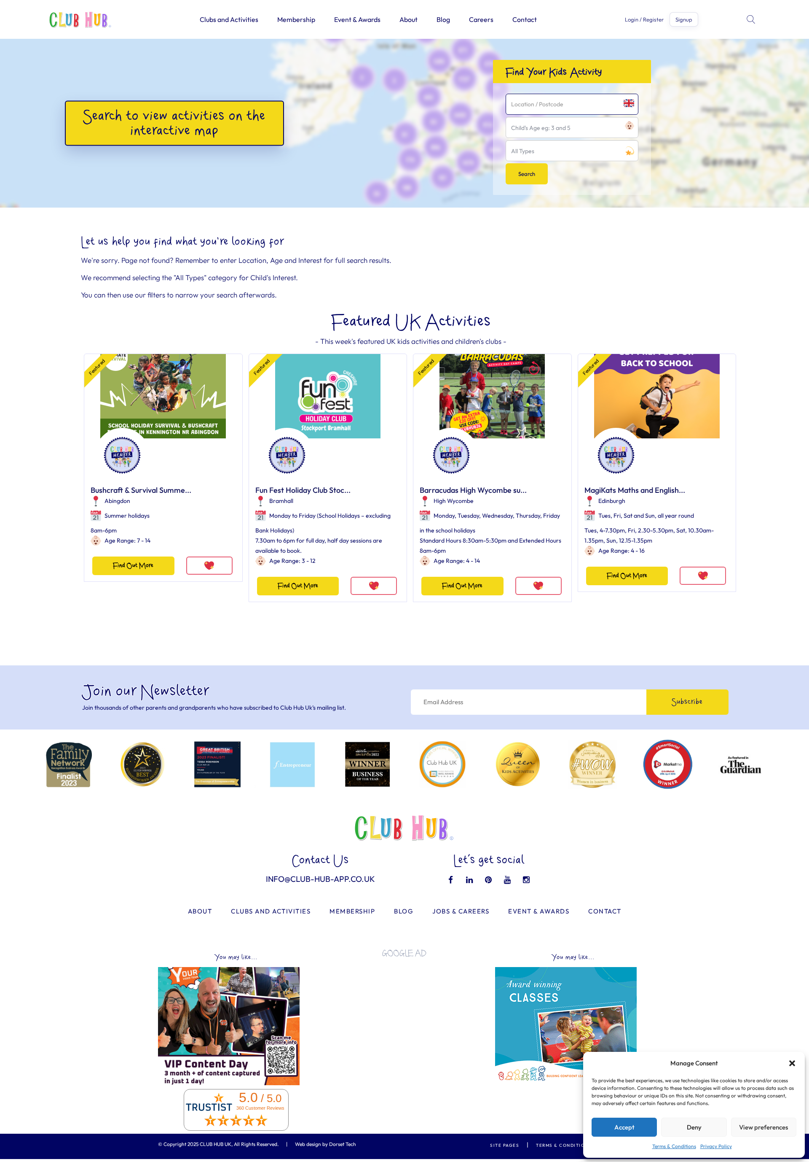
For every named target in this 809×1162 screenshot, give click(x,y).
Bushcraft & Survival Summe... (141, 490)
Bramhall (281, 501)
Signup (683, 19)
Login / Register (644, 19)
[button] (792, 1063)
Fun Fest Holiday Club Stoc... (303, 490)
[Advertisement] (404, 1023)
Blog (443, 19)
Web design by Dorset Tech (325, 1144)
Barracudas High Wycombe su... (473, 490)
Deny (694, 1127)
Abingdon (117, 501)
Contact (524, 19)
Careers (481, 19)
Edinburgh (611, 501)
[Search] (751, 19)
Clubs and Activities (229, 19)
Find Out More (133, 565)
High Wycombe (454, 501)
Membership (296, 19)
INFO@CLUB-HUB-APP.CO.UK (320, 879)
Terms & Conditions (674, 1146)
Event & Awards (357, 19)
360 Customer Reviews (260, 1108)
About (408, 19)
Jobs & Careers (460, 911)
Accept (624, 1127)
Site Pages (504, 1145)
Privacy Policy (716, 1146)
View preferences (763, 1127)
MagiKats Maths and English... (634, 490)
